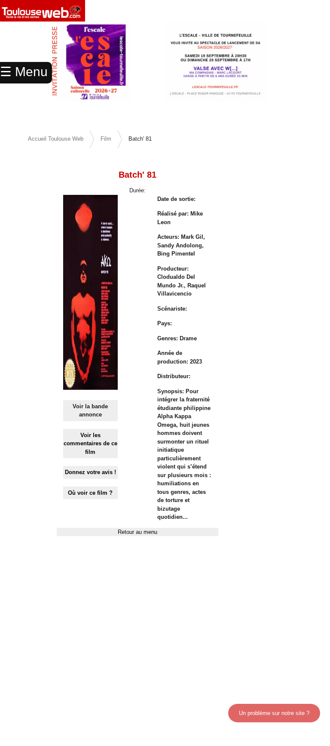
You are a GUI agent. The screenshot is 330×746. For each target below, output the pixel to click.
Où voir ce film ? (90, 493)
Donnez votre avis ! (90, 472)
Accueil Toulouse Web (55, 139)
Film (106, 139)
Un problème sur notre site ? (274, 713)
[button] (305, 73)
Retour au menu (137, 532)
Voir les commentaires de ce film (90, 443)
